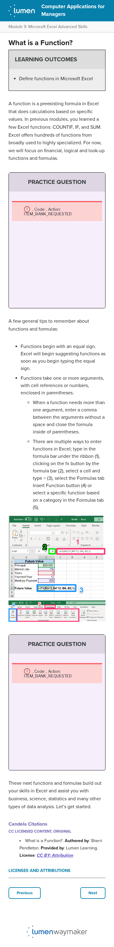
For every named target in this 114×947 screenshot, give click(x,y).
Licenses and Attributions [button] (40, 870)
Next (92, 893)
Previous (25, 893)
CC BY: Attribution (55, 855)
